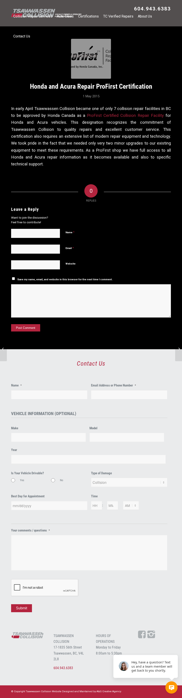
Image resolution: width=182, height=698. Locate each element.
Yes (22, 480)
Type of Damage (101, 473)
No (61, 480)
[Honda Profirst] (91, 59)
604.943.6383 (152, 9)
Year (14, 450)
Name (69, 232)
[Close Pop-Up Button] (175, 650)
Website (70, 263)
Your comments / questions (30, 530)
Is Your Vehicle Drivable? (27, 473)
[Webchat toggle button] (171, 687)
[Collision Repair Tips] (3, 349)
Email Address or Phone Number (113, 385)
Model (93, 428)
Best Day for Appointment (28, 496)
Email (69, 248)
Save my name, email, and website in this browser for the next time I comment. (65, 279)
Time (94, 496)
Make (14, 428)
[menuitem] (151, 9)
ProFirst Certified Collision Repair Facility (125, 115)
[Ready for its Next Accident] (178, 349)
